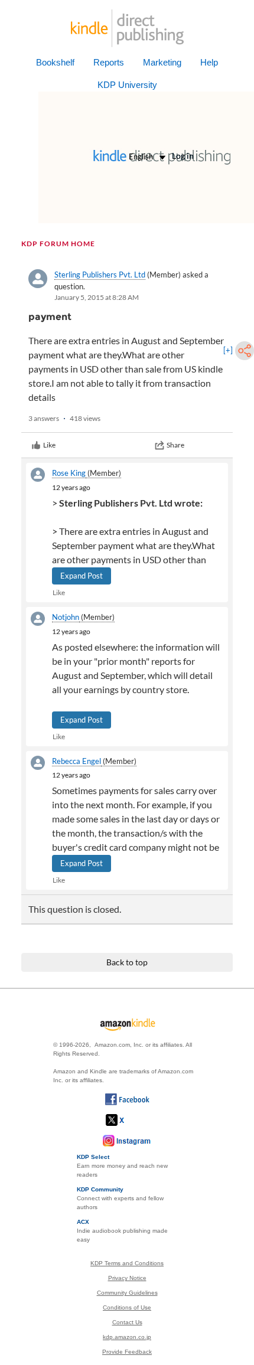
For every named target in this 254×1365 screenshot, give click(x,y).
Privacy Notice (127, 1278)
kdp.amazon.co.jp (127, 1337)
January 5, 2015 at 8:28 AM (96, 297)
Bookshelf (55, 62)
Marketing (162, 62)
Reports (108, 62)
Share (175, 444)
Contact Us (127, 1322)
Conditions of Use (127, 1307)
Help (209, 62)
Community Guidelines (127, 1292)
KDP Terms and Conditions (127, 1263)
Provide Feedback (127, 1351)
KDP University (127, 85)
